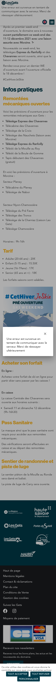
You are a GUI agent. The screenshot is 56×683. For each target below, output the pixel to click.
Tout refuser (40, 673)
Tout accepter (17, 673)
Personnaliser (28, 678)
